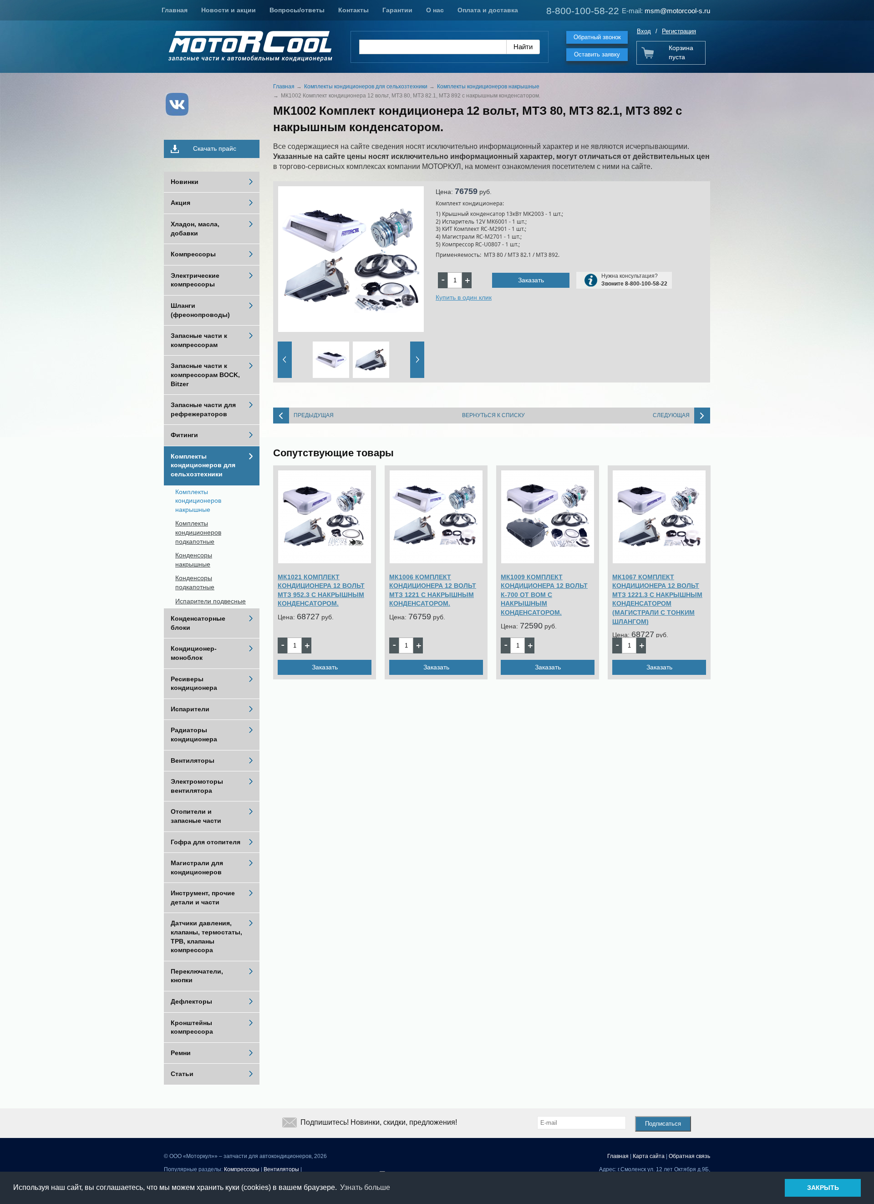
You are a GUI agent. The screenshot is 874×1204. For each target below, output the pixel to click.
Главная (175, 10)
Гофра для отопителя (205, 842)
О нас (435, 10)
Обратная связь (689, 1156)
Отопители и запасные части (196, 816)
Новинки (184, 181)
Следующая (671, 415)
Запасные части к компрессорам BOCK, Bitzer (205, 374)
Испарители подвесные (210, 601)
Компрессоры (193, 254)
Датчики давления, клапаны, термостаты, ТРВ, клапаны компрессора (206, 936)
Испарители (190, 709)
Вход (644, 31)
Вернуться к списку (493, 415)
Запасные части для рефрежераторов (203, 409)
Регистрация (679, 31)
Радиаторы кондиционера (194, 734)
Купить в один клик (464, 297)
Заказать (531, 280)
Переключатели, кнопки (197, 976)
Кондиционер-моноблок (194, 653)
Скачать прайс (214, 148)
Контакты (353, 10)
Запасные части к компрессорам (199, 340)
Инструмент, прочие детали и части (203, 897)
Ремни (181, 1052)
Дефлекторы (191, 1001)
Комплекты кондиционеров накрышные (198, 500)
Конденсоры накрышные (193, 559)
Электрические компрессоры (195, 280)
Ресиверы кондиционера (194, 683)
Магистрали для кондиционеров (197, 867)
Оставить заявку (597, 54)
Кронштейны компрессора (192, 1027)
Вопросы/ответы (297, 10)
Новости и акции (228, 10)
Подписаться (663, 1123)
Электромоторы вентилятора (197, 786)
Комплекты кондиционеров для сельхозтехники (203, 465)
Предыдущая (314, 415)
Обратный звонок (597, 37)
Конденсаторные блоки (198, 623)
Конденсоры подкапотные (194, 582)
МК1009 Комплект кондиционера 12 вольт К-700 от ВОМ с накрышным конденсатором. (544, 594)
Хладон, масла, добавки (195, 228)
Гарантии (397, 10)
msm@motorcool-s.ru (677, 11)
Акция (180, 202)
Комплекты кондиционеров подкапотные (198, 532)
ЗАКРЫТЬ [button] (823, 1187)
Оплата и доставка (487, 10)
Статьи (182, 1073)
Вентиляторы (192, 760)
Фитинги (184, 435)
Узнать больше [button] (365, 1187)
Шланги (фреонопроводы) (200, 310)
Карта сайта (649, 1156)
